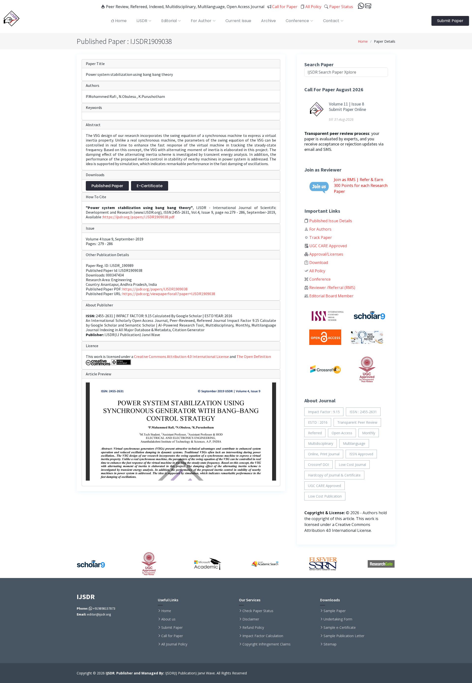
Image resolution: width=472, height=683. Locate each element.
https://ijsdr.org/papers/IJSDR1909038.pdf (139, 216)
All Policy (312, 6)
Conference (319, 279)
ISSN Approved (361, 454)
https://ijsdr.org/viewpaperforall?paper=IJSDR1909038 (168, 293)
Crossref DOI (318, 464)
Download (318, 262)
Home (363, 41)
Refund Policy (253, 627)
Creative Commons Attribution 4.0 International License (182, 356)
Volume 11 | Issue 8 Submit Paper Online (347, 106)
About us (168, 619)
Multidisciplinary (320, 443)
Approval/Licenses (325, 254)
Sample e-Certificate (340, 627)
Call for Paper (284, 6)
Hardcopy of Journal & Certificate (334, 475)
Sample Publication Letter (344, 636)
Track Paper (320, 237)
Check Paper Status (257, 611)
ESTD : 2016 (317, 422)
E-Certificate (149, 186)
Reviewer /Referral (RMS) (331, 287)
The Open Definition (253, 356)
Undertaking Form (338, 619)
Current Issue (238, 21)
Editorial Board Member (331, 296)
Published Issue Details (330, 220)
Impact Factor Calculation (262, 636)
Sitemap (330, 644)
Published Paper (107, 186)
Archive (268, 21)
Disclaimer (250, 619)
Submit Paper (450, 21)
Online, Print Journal (323, 454)
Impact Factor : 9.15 (324, 411)
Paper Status (340, 6)
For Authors (319, 229)
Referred (315, 433)
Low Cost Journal (352, 464)
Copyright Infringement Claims (266, 644)
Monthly (368, 433)
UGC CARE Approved (327, 246)
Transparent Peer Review (357, 422)
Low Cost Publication (325, 496)
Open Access (342, 433)
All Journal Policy (174, 644)
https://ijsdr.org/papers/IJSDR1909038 (155, 289)
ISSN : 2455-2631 (363, 411)
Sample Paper (335, 611)
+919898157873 (103, 608)
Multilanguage (354, 443)
